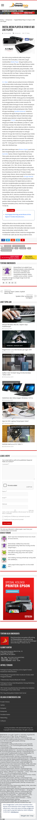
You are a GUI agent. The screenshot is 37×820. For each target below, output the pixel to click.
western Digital (6, 250)
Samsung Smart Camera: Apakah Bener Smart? (14, 291)
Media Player (15, 62)
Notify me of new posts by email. (14, 519)
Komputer (3, 708)
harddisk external (18, 246)
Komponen (9, 20)
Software (3, 721)
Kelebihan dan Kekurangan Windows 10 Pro (17, 398)
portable (23, 248)
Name (4, 491)
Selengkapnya (14, 812)
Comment (5, 464)
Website (4, 504)
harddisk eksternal (19, 111)
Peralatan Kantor (5, 714)
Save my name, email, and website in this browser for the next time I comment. (18, 512)
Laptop (2, 705)
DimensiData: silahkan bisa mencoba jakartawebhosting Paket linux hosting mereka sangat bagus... (21, 545)
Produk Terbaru (5, 702)
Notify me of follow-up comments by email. (17, 516)
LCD (17, 248)
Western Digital (23, 149)
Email (4, 497)
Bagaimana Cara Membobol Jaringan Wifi (17, 350)
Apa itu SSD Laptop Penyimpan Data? (15, 421)
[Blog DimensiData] (18, 4)
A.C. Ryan (5, 82)
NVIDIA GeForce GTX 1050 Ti (12, 444)
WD (29, 248)
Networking (3, 717)
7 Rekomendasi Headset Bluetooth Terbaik (12, 680)
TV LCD (13, 120)
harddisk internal (7, 248)
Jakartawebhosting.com (26, 728)
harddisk (8, 246)
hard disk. (5, 154)
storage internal (28, 176)
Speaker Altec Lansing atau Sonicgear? (24, 296)
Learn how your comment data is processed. (16, 529)
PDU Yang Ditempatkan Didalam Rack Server (13, 693)
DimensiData (7, 33)
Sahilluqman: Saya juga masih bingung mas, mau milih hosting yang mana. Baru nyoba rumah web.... (21, 552)
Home (2, 20)
